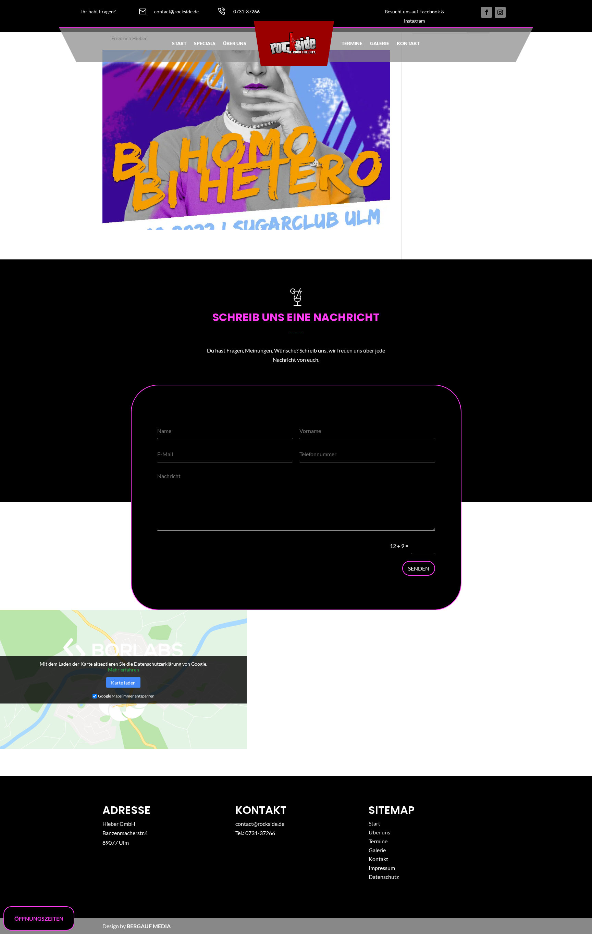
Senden (418, 568)
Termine (352, 43)
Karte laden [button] (123, 682)
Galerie (379, 43)
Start (179, 43)
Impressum (382, 868)
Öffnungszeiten (38, 918)
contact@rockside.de (259, 823)
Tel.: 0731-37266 (255, 833)
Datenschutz (384, 876)
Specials (204, 43)
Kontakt (408, 43)
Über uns (234, 43)
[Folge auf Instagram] (500, 12)
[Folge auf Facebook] (486, 12)
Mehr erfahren (123, 669)
